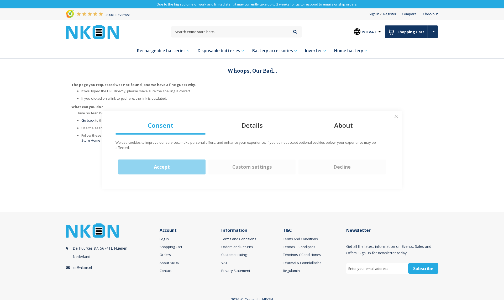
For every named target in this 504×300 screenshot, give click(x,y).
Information (234, 230)
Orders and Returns (237, 246)
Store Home (90, 140)
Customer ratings (235, 254)
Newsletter (358, 230)
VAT (224, 262)
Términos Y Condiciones (302, 254)
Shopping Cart (171, 246)
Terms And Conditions (300, 239)
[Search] (295, 31)
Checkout (430, 14)
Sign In (374, 14)
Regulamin (291, 270)
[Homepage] (92, 32)
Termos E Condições (299, 246)
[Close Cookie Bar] (396, 116)
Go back (87, 120)
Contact (166, 270)
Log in (164, 239)
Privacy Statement (235, 270)
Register (389, 14)
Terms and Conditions (238, 239)
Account (168, 230)
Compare (409, 14)
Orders (165, 254)
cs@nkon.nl (82, 267)
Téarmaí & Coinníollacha (302, 262)
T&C (287, 230)
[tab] (112, 254)
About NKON (169, 262)
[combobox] (236, 32)
